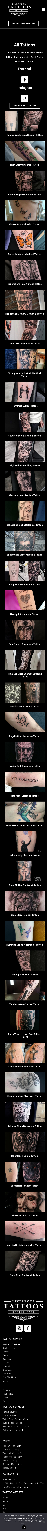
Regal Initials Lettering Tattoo (24, 736)
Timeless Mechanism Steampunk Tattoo (25, 675)
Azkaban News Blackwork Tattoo (25, 1126)
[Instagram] (19, 1328)
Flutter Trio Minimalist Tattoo (24, 224)
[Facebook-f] (27, 1328)
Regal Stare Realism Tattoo (25, 915)
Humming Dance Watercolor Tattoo (24, 944)
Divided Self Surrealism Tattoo (24, 766)
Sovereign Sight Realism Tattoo (24, 435)
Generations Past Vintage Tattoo (25, 284)
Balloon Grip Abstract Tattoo (25, 855)
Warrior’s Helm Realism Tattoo (24, 495)
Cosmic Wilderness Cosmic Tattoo (25, 135)
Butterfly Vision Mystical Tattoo (24, 254)
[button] (43, 9)
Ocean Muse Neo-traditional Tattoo (24, 825)
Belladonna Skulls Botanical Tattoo (25, 525)
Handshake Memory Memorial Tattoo (24, 313)
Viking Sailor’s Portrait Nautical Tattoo (24, 374)
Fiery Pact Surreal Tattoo (25, 406)
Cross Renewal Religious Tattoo (24, 1066)
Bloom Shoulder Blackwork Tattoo (24, 1096)
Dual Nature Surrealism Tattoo (24, 644)
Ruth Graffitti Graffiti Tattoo (24, 164)
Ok (24, 1527)
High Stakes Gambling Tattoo (25, 465)
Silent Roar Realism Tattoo (25, 1185)
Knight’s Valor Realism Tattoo (24, 584)
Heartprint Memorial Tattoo (24, 614)
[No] (44, 1522)
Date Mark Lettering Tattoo (25, 795)
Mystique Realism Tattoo (25, 974)
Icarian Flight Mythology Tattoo (24, 194)
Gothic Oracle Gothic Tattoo (24, 706)
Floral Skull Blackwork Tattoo (25, 1275)
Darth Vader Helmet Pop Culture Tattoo (24, 1035)
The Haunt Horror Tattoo (25, 1215)
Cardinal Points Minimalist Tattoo (24, 1245)
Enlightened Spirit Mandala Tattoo (24, 554)
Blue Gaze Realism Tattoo (24, 1156)
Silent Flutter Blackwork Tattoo (25, 885)
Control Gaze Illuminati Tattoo (24, 343)
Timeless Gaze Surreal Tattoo (24, 1004)
